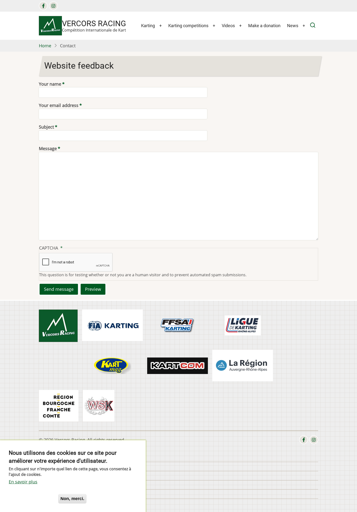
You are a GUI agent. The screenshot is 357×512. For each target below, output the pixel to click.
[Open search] (312, 26)
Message (48, 148)
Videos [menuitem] (228, 25)
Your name (50, 84)
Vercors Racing (94, 23)
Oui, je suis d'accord (31, 498)
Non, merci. (72, 498)
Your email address (58, 105)
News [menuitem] (292, 25)
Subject (46, 127)
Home (45, 46)
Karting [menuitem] (148, 25)
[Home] (50, 25)
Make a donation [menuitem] (264, 25)
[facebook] (43, 5)
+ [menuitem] (160, 25)
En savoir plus (23, 481)
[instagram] (53, 5)
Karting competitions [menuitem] (188, 25)
